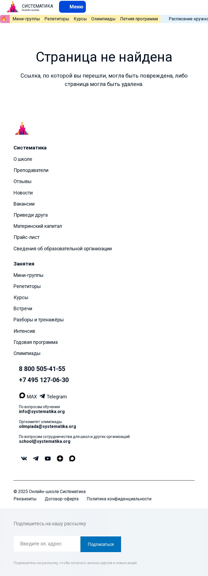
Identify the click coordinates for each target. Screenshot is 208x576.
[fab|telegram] (36, 459)
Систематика (30, 148)
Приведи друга (31, 215)
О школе (23, 159)
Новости (23, 193)
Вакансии (24, 204)
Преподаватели (31, 170)
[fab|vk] (24, 459)
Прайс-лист (27, 237)
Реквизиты (25, 498)
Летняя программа (139, 18)
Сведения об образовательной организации (63, 248)
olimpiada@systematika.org (47, 426)
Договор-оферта (62, 498)
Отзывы (23, 181)
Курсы (80, 18)
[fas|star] (60, 459)
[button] (72, 6)
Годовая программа (36, 342)
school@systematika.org (44, 441)
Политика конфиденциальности (119, 498)
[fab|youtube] (48, 459)
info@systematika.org (42, 411)
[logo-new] (12, 6)
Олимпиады (103, 18)
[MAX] (23, 396)
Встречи (23, 308)
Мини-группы (26, 18)
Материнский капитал (38, 226)
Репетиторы (56, 18)
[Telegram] (43, 396)
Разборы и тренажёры (39, 319)
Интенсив (24, 331)
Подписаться (101, 544)
